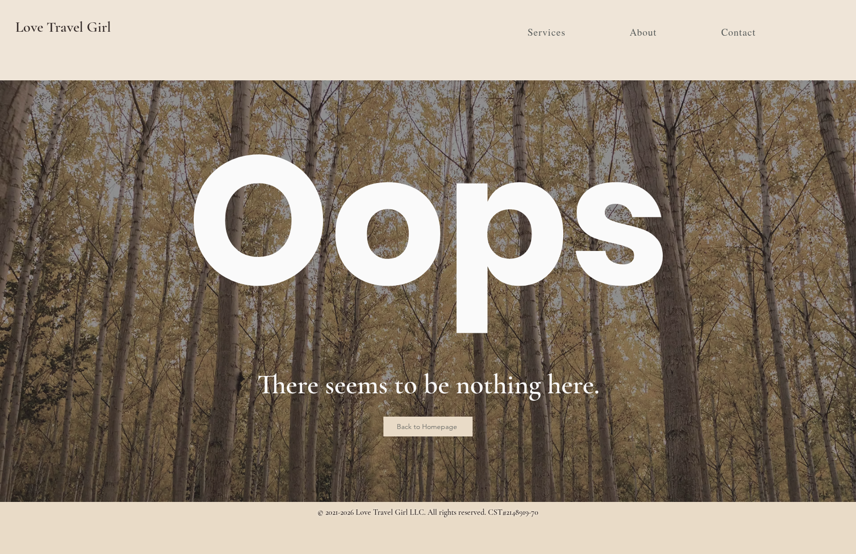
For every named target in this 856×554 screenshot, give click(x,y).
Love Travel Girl (63, 27)
